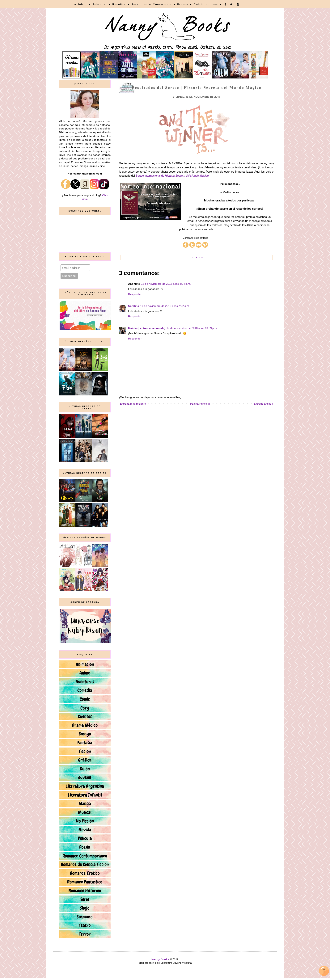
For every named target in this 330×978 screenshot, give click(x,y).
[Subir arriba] (324, 971)
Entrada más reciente (133, 403)
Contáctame (162, 4)
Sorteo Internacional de (172, 175)
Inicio (82, 4)
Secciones (139, 4)
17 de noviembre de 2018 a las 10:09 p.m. (192, 328)
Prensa (182, 4)
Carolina (133, 305)
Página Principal (200, 403)
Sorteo (197, 257)
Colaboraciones (206, 4)
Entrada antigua (263, 403)
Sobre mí (99, 4)
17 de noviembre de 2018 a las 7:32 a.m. (165, 305)
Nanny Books (160, 959)
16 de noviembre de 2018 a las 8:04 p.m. (166, 283)
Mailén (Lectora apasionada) (146, 328)
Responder (135, 294)
